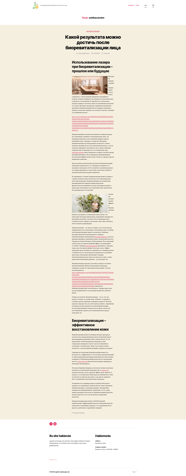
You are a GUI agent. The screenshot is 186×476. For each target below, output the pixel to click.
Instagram (131, 5)
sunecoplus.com (83, 361)
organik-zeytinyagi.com (62, 472)
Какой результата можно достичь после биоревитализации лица (93, 42)
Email (137, 5)
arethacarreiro (85, 53)
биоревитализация (93, 31)
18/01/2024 (96, 53)
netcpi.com (105, 370)
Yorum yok (107, 53)
